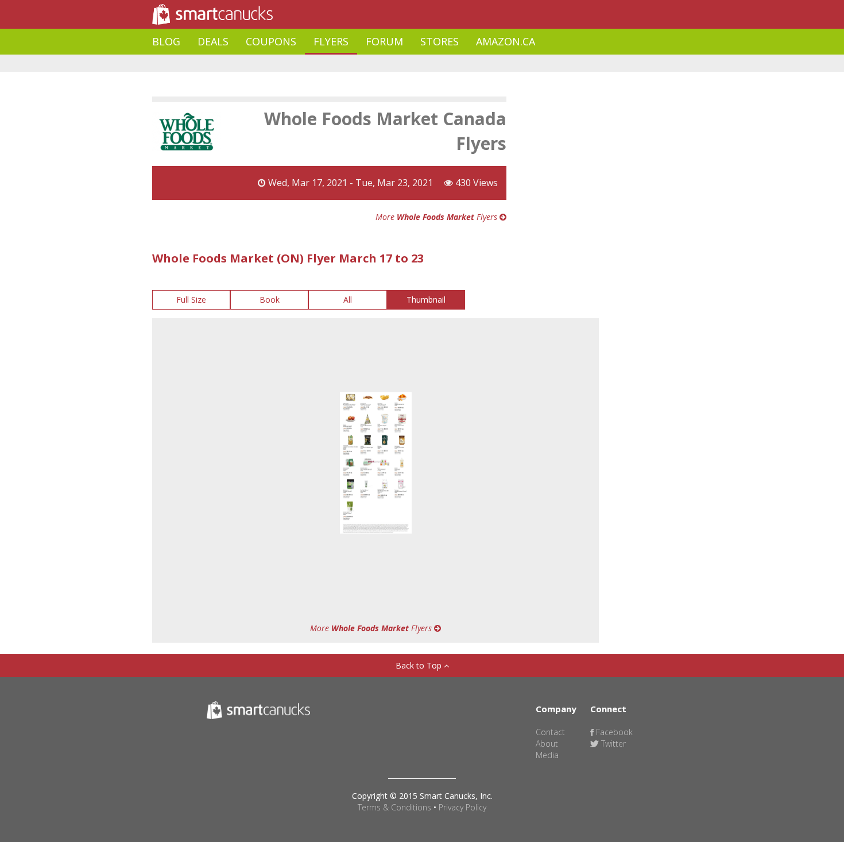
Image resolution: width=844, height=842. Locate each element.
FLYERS (331, 41)
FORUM (384, 41)
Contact (550, 732)
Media (547, 755)
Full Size (191, 299)
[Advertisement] (361, 63)
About (547, 743)
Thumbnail (426, 299)
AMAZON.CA (505, 41)
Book (270, 299)
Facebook (613, 732)
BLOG (166, 41)
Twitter (612, 743)
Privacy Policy (462, 807)
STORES (439, 41)
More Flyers (437, 216)
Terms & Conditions (394, 807)
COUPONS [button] (271, 41)
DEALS (213, 41)
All (347, 299)
